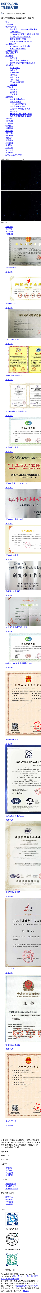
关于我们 (9, 143)
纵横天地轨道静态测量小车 (21, 41)
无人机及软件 (10, 44)
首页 (7, 22)
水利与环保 (14, 73)
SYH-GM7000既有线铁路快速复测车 (24, 34)
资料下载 (9, 133)
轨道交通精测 (10, 27)
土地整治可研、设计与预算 (21, 114)
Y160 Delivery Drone (18, 49)
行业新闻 (9, 123)
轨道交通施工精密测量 (19, 60)
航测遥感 (9, 65)
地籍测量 (13, 90)
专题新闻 (9, 128)
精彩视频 (9, 136)
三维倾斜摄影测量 (17, 82)
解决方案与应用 (11, 53)
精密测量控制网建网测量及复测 (23, 63)
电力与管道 (14, 80)
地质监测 (13, 70)
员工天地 (9, 150)
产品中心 (9, 24)
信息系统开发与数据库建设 (21, 116)
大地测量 (13, 92)
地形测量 (13, 85)
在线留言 (9, 138)
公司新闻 (9, 121)
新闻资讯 (9, 119)
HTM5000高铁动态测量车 (20, 37)
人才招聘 (9, 152)
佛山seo (26, 1291)
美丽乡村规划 (15, 102)
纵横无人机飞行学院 (13, 155)
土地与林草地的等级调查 (20, 109)
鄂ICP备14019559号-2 (21, 1276)
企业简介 (9, 145)
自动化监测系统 (11, 51)
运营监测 (13, 58)
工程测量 (13, 94)
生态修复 (13, 111)
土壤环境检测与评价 (18, 104)
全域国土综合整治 (17, 99)
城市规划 (13, 75)
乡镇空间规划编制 (17, 106)
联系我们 (9, 140)
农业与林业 (14, 77)
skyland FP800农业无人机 (20, 46)
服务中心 (9, 131)
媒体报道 (9, 126)
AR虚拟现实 (15, 68)
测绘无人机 (34, 1286)
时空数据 (9, 87)
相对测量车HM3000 (18, 39)
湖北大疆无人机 (21, 1286)
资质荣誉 (9, 148)
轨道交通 (9, 56)
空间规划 (9, 97)
